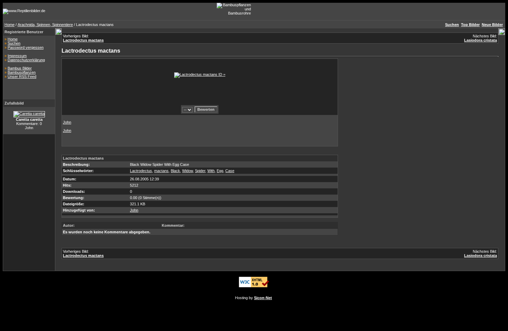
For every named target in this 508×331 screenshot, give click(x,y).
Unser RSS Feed (22, 76)
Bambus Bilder (20, 68)
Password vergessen (26, 47)
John (67, 122)
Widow (187, 171)
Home (9, 25)
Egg (220, 171)
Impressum (17, 56)
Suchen (14, 43)
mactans (161, 171)
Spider (200, 171)
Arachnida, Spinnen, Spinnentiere (45, 25)
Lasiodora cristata (480, 40)
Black (175, 171)
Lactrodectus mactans (83, 40)
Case (229, 171)
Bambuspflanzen (22, 72)
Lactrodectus (141, 171)
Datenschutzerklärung (26, 60)
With (211, 171)
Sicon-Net (263, 298)
